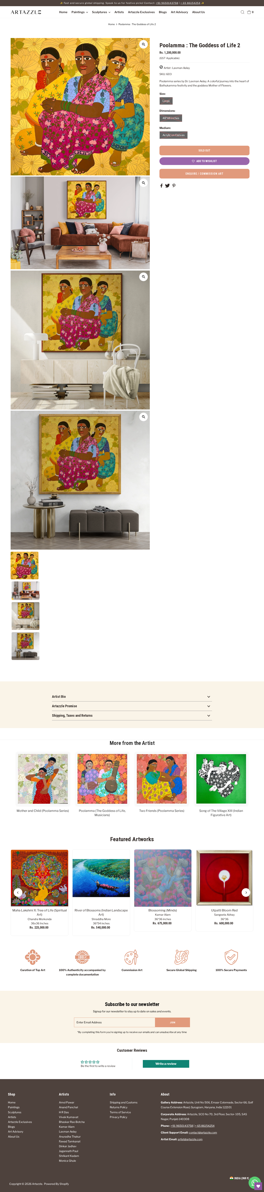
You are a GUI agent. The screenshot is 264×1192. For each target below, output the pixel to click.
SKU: (162, 74)
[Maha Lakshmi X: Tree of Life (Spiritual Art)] (39, 878)
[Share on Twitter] (167, 186)
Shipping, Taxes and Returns (72, 715)
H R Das (64, 1112)
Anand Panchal (68, 1107)
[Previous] (18, 892)
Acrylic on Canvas (174, 135)
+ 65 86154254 (190, 3)
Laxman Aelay (68, 1131)
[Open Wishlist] (258, 1186)
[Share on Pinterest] (173, 186)
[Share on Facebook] (161, 186)
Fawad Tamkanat (69, 1141)
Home (63, 12)
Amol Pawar (66, 1102)
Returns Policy (118, 1107)
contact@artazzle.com (203, 1132)
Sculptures (100, 12)
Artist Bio (59, 697)
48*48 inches (171, 118)
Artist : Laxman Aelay (177, 67)
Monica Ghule (67, 1160)
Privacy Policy (118, 1117)
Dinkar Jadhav (68, 1146)
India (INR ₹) (241, 1178)
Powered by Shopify (56, 1183)
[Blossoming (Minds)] (163, 878)
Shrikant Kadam (69, 1155)
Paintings (78, 12)
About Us (198, 12)
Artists (119, 12)
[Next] (246, 892)
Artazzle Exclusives (141, 12)
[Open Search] (242, 12)
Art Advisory (179, 12)
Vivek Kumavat (68, 1117)
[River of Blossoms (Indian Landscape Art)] (101, 878)
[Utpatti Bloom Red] (224, 878)
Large (166, 100)
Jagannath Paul (68, 1151)
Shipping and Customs (123, 1102)
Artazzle (37, 1183)
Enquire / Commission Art (204, 173)
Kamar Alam (67, 1126)
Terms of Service (120, 1112)
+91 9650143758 (167, 3)
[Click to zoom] (143, 44)
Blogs (163, 12)
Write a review (165, 1064)
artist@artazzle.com (190, 1139)
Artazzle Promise (64, 706)
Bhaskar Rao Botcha (72, 1121)
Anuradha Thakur (70, 1136)
